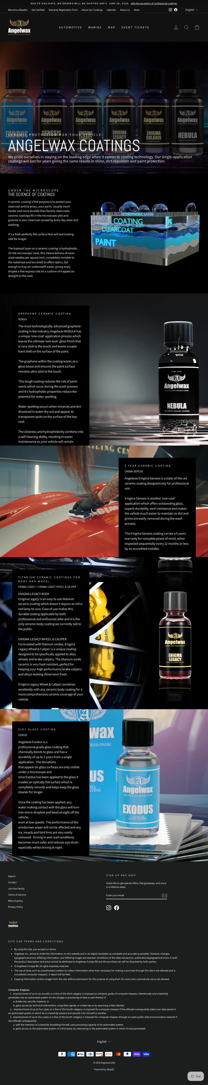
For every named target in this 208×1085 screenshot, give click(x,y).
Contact (12, 882)
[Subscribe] (164, 895)
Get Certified (38, 10)
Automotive (70, 27)
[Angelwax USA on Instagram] (108, 907)
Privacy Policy (15, 907)
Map (111, 27)
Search (11, 876)
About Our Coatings (92, 10)
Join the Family (16, 888)
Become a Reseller (17, 10)
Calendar (111, 10)
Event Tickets (135, 27)
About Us (125, 10)
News (137, 10)
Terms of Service (17, 894)
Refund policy (15, 900)
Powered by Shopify (104, 1069)
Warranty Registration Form (63, 10)
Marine (95, 27)
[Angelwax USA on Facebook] (116, 907)
